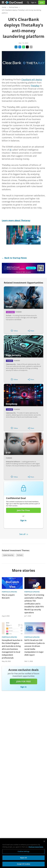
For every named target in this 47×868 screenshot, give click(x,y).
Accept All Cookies (23, 864)
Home (4, 7)
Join (41, 2)
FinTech (19, 555)
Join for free (23, 681)
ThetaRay (35, 85)
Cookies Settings (23, 851)
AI (10, 149)
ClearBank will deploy (31, 79)
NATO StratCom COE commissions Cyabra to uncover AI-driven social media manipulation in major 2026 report (34, 647)
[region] (23, 853)
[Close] (44, 841)
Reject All (23, 858)
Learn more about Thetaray (16, 220)
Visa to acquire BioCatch (8, 596)
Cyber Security (8, 555)
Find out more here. (36, 847)
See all (22, 534)
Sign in (33, 2)
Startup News (13, 7)
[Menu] (3, 2)
